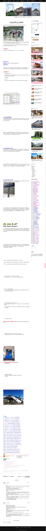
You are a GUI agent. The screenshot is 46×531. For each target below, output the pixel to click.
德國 (15, 470)
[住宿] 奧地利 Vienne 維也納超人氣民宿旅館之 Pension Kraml (11, 461)
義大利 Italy (33, 173)
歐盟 (24, 470)
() (11, 452)
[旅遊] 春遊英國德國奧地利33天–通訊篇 (9, 463)
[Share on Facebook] (18, 473)
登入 (6, 522)
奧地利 (13, 470)
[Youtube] (40, 1)
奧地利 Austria (34, 170)
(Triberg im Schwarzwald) (12, 443)
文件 (17, 470)
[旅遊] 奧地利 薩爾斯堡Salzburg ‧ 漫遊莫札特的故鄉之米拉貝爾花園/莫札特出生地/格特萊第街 (15, 465)
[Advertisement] (16, 56)
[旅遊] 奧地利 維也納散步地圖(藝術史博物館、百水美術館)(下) (11, 467)
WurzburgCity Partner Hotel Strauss (11, 417)
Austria (4, 470)
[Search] (42, 1)
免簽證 (7, 470)
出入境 (11, 470)
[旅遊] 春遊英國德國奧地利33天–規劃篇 (9, 462)
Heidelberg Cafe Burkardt (11, 426)
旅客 (19, 470)
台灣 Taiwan (33, 167)
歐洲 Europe (33, 169)
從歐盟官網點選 (17, 50)
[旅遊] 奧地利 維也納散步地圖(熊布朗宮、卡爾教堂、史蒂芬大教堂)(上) (12, 466)
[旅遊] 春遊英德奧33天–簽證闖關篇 (8, 464)
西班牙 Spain (33, 175)
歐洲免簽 (22, 470)
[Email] (41, 1)
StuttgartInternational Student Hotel (10, 420)
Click (45, 265)
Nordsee (11, 423)
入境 (9, 470)
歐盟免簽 (27, 470)
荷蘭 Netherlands (34, 174)
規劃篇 (4, 44)
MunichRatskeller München (11, 429)
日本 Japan (33, 168)
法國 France (33, 172)
